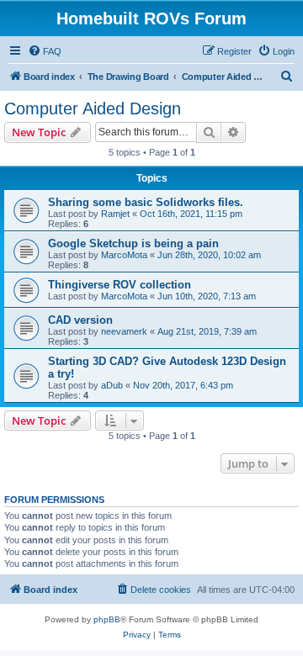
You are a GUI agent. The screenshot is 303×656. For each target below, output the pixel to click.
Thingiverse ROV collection (119, 284)
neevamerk (124, 331)
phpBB (106, 619)
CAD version (80, 320)
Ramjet (115, 214)
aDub (112, 385)
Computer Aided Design (92, 108)
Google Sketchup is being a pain (133, 243)
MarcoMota (124, 255)
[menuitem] (44, 51)
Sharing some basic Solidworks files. (145, 202)
